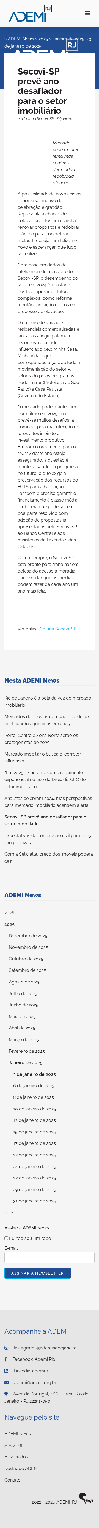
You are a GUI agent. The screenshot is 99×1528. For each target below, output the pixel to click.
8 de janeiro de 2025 (33, 1097)
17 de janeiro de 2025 (34, 1143)
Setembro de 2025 (27, 970)
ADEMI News (17, 1434)
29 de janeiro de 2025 (34, 1189)
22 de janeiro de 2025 (34, 1155)
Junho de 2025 (23, 1005)
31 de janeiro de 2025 (34, 1201)
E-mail (11, 1248)
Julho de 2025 (23, 993)
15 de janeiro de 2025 (34, 1132)
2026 (9, 913)
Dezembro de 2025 (28, 936)
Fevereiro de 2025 (27, 1051)
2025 (9, 924)
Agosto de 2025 (25, 982)
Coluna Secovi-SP (58, 629)
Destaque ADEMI (21, 1468)
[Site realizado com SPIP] (86, 1502)
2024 (9, 1212)
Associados (16, 1457)
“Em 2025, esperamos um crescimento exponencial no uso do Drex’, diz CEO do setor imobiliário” (45, 779)
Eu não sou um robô (29, 1238)
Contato (12, 1480)
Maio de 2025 (22, 1016)
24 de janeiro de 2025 (34, 1166)
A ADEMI (13, 1445)
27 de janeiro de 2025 (34, 1178)
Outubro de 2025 (26, 959)
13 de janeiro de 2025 (34, 1120)
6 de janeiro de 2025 (33, 1085)
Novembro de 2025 (28, 947)
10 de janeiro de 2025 (34, 1109)
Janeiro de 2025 (25, 1062)
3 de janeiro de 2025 (34, 1074)
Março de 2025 (24, 1039)
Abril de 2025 (22, 1028)
